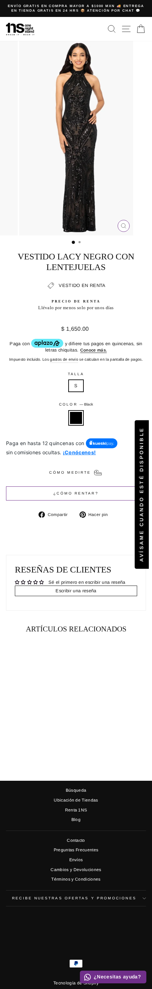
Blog (76, 819)
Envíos (76, 859)
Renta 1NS (76, 810)
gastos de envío (64, 359)
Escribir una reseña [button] (75, 590)
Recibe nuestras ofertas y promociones (74, 898)
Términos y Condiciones (75, 879)
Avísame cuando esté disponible (141, 494)
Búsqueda (76, 790)
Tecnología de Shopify (76, 983)
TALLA (76, 374)
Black (76, 418)
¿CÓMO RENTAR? (75, 493)
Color (76, 404)
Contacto (76, 840)
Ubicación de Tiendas (76, 800)
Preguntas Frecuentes (76, 849)
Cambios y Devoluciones (76, 869)
